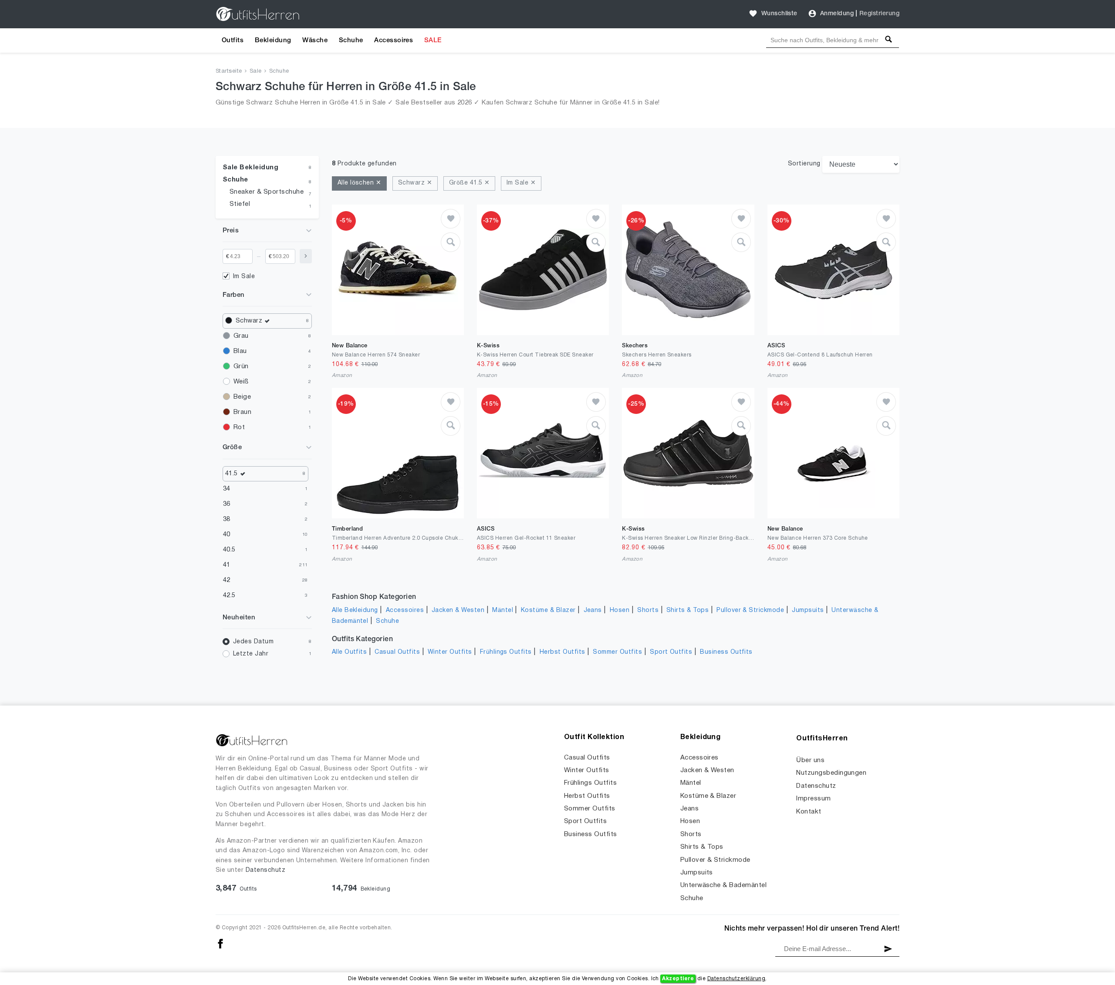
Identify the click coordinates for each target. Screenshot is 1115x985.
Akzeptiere (678, 978)
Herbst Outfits (562, 652)
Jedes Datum (253, 642)
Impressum (813, 799)
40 (226, 534)
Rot (239, 427)
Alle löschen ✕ (360, 183)
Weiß (241, 382)
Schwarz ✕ (415, 183)
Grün (241, 366)
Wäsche (315, 40)
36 (226, 504)
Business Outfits (726, 652)
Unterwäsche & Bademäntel (723, 885)
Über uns (810, 760)
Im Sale (244, 276)
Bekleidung (273, 40)
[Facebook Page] (220, 943)
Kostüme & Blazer (548, 610)
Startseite (229, 71)
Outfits (232, 40)
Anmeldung (837, 14)
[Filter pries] (306, 256)
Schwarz (249, 321)
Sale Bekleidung (250, 168)
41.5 (231, 474)
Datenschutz (265, 870)
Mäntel (502, 610)
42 (226, 580)
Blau (240, 351)
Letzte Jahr (250, 654)
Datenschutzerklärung (736, 978)
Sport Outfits (671, 652)
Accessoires (393, 40)
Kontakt (808, 812)
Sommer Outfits (617, 652)
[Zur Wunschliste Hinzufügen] (450, 219)
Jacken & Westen (458, 610)
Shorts (648, 610)
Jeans (593, 610)
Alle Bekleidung (355, 610)
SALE (433, 40)
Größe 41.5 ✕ (469, 183)
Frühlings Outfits (506, 652)
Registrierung (879, 14)
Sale (256, 71)
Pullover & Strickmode (750, 610)
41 (226, 565)
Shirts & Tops (687, 610)
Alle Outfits (349, 652)
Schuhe (351, 40)
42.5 (229, 595)
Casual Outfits (397, 652)
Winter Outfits (450, 652)
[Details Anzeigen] (450, 242)
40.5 (229, 550)
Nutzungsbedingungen (831, 773)
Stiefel (240, 204)
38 (226, 519)
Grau (241, 336)
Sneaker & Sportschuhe (267, 192)
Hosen (619, 610)
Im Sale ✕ (521, 183)
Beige (242, 397)
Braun (242, 412)
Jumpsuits (808, 610)
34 (226, 489)
